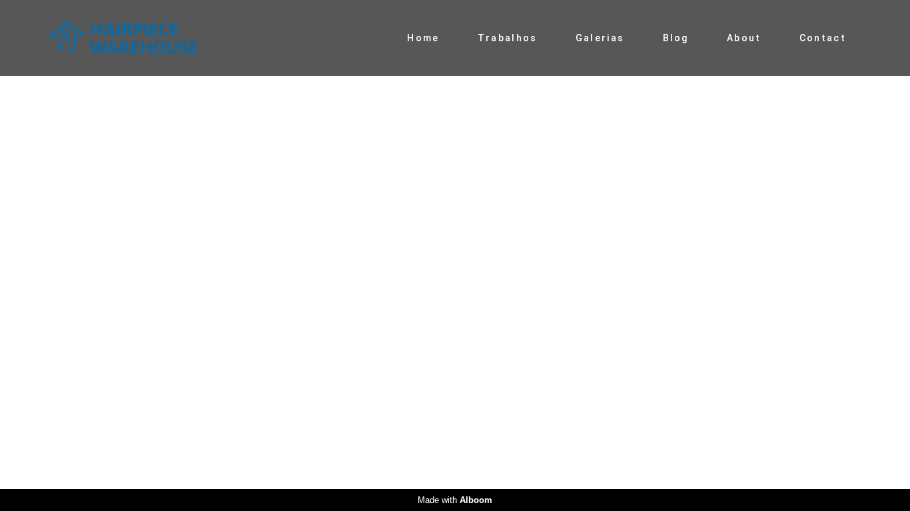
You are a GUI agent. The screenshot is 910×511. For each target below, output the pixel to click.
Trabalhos (508, 38)
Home (423, 38)
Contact (822, 38)
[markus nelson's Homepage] (141, 38)
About (744, 38)
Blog (676, 38)
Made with (455, 500)
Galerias (600, 38)
